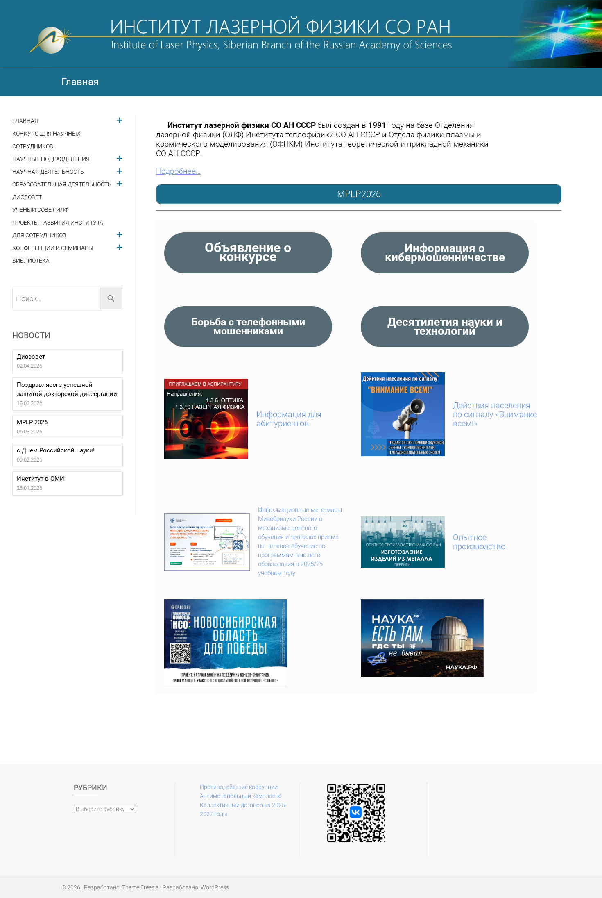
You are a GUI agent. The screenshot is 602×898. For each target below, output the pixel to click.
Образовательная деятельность (61, 184)
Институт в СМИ (40, 478)
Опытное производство (479, 541)
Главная (25, 121)
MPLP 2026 (32, 422)
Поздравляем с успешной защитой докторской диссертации (67, 389)
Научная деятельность (48, 171)
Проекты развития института (57, 222)
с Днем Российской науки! (56, 450)
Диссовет (27, 197)
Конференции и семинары (52, 248)
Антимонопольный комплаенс (240, 796)
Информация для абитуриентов (288, 418)
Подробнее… (178, 171)
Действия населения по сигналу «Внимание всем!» (495, 414)
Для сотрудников (39, 235)
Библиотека (31, 260)
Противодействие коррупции (239, 787)
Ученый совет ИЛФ (40, 210)
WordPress (215, 887)
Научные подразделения (51, 159)
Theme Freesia (140, 887)
